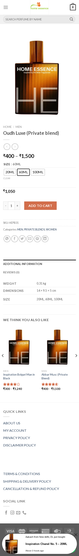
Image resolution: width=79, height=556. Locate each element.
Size (7, 164)
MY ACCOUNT (15, 430)
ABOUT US (11, 423)
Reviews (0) (11, 272)
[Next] (76, 364)
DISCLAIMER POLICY (19, 445)
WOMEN (51, 229)
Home (7, 126)
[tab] (39, 264)
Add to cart (40, 206)
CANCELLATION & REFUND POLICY (31, 489)
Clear (6, 178)
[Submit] (71, 19)
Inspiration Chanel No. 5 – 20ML (46, 543)
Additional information (22, 264)
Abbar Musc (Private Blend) (55, 376)
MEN (19, 126)
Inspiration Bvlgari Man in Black (19, 376)
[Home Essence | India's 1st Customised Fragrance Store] (40, 7)
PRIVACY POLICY (16, 438)
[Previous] (3, 364)
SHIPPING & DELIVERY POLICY (27, 481)
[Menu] (5, 7)
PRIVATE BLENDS (34, 229)
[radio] (10, 172)
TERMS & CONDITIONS (21, 474)
